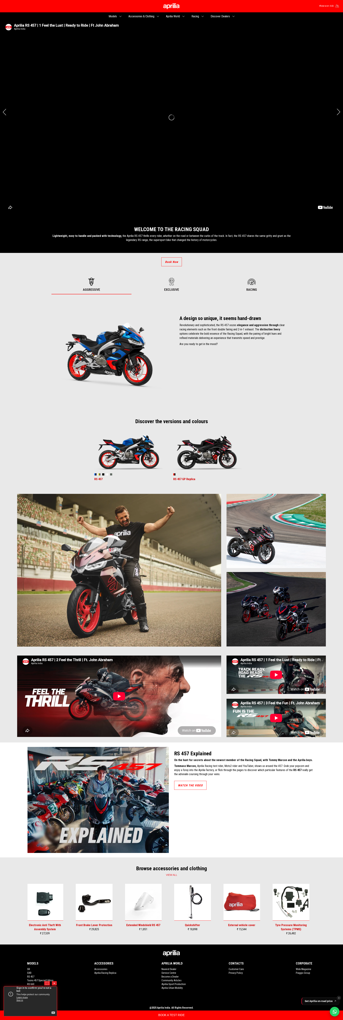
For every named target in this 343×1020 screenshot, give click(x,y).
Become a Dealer (170, 976)
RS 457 (30, 976)
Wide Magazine (303, 969)
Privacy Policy (236, 972)
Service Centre (168, 972)
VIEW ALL (171, 874)
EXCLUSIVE (171, 289)
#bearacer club (326, 6)
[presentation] (4, 112)
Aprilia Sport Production (173, 984)
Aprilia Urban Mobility (172, 987)
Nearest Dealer (168, 969)
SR (28, 969)
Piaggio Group (303, 972)
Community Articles (171, 980)
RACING (251, 289)
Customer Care (236, 969)
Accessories (100, 969)
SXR (29, 972)
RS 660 (30, 984)
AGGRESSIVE (91, 289)
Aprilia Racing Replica (105, 972)
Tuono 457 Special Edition (40, 980)
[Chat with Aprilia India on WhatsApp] (334, 1011)
